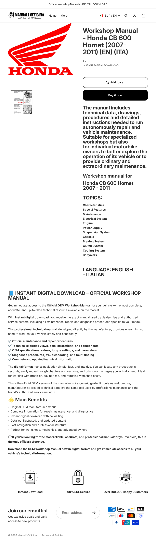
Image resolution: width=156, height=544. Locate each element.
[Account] (134, 15)
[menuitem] (63, 15)
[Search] (125, 15)
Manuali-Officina (27, 535)
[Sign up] (94, 513)
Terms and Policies (52, 535)
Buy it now (115, 95)
